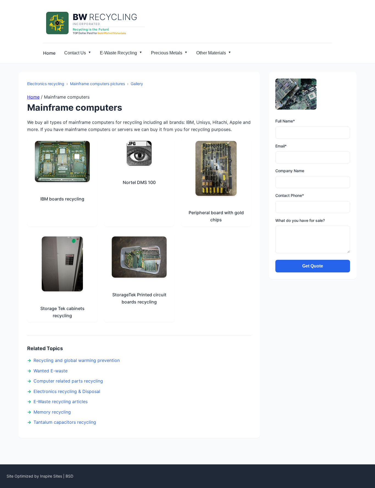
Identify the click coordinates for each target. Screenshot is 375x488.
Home (49, 53)
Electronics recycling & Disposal (66, 391)
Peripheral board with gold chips (216, 216)
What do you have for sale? (300, 220)
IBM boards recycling (62, 199)
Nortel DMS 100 (139, 182)
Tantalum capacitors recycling (64, 422)
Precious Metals (166, 53)
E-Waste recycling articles (60, 401)
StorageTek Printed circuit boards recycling (139, 298)
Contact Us (75, 53)
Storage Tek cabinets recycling (62, 312)
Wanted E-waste (50, 370)
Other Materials (211, 53)
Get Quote (312, 266)
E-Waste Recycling (118, 53)
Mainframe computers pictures (97, 83)
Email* (281, 146)
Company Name (289, 170)
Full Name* (285, 121)
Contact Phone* (289, 195)
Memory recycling (52, 412)
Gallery (137, 83)
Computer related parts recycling (68, 381)
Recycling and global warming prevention (76, 360)
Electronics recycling (45, 83)
